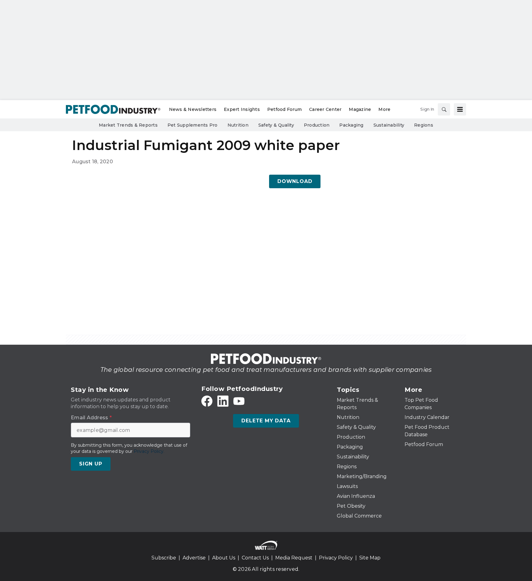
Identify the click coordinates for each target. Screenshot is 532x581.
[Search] (444, 109)
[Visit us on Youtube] (238, 401)
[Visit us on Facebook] (206, 401)
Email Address (91, 417)
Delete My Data (265, 421)
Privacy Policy (336, 558)
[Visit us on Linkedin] (222, 401)
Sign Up (90, 464)
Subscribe (163, 558)
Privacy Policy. (149, 451)
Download (294, 181)
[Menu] (460, 109)
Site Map (370, 558)
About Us (223, 558)
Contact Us (255, 558)
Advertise (194, 558)
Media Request (293, 558)
